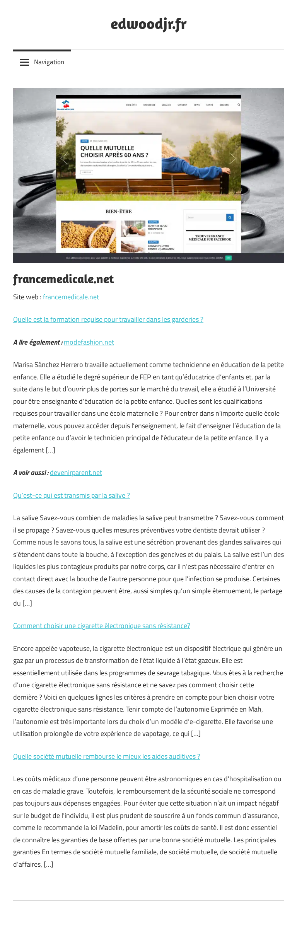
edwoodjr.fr (149, 23)
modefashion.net (89, 342)
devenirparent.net (76, 472)
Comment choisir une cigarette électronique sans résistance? (101, 625)
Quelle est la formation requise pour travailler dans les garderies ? (108, 319)
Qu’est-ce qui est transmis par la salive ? (71, 495)
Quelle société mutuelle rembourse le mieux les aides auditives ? (106, 756)
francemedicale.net (71, 297)
